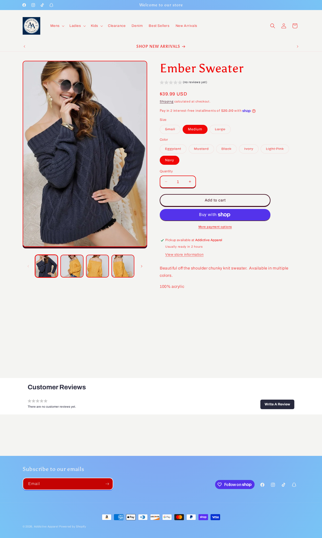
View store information (184, 254)
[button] (56, 26)
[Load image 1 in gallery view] (46, 266)
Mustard (204, 150)
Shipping (167, 101)
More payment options (215, 227)
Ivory (251, 150)
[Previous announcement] (24, 46)
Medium (195, 129)
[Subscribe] (107, 484)
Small (172, 130)
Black (229, 150)
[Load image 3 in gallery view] (97, 266)
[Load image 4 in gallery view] (122, 266)
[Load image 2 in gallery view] (71, 266)
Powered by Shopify (72, 526)
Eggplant (175, 150)
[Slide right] (141, 266)
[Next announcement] (297, 46)
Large (223, 130)
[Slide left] (28, 266)
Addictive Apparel (46, 526)
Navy (169, 160)
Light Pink (277, 150)
